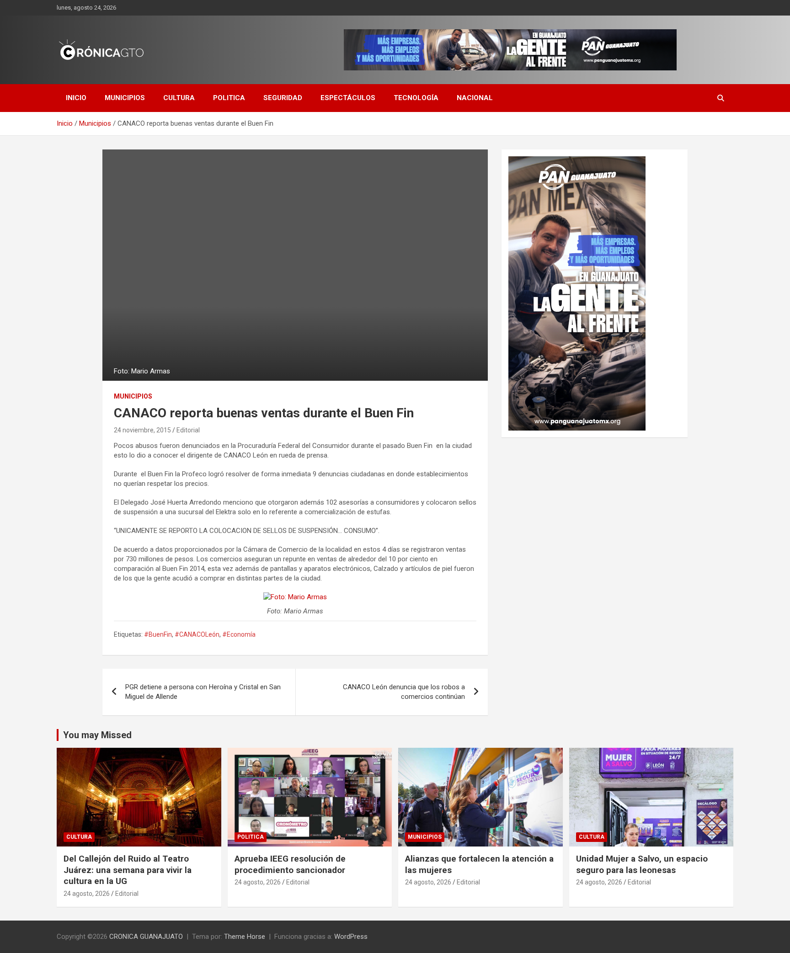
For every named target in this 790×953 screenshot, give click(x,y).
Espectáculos (347, 98)
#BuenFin (158, 634)
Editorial (188, 430)
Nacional (475, 98)
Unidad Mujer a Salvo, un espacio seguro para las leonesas (642, 864)
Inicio (76, 98)
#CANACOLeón (197, 634)
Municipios (125, 98)
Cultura (179, 98)
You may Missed (97, 734)
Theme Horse (244, 936)
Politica (229, 98)
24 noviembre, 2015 (142, 430)
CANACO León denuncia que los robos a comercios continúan (404, 692)
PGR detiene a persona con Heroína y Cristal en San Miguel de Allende (203, 692)
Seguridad (282, 98)
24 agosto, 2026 (87, 893)
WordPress (351, 936)
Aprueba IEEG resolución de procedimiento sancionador (290, 864)
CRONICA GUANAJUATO (146, 936)
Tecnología (416, 98)
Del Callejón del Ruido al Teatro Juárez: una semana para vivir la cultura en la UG (128, 869)
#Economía (239, 634)
